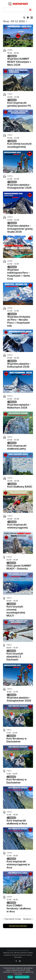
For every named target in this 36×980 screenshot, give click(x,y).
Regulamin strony (8, 952)
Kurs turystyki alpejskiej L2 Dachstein (14, 656)
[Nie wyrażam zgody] (33, 973)
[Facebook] (16, 961)
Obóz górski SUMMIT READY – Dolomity (18, 567)
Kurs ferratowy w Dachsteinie (16, 740)
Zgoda (10, 977)
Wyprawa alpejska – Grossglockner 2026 (19, 186)
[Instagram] (20, 961)
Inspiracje (29, 955)
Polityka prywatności (22, 977)
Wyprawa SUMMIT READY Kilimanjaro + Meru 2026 (19, 61)
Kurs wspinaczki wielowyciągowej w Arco (18, 864)
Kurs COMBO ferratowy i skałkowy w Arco (19, 908)
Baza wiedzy (18, 957)
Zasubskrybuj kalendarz (18, 926)
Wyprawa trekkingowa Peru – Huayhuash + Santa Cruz (18, 274)
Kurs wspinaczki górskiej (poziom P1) (19, 104)
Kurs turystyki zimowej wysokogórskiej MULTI (15, 611)
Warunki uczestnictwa (20, 952)
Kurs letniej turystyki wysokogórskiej (19, 145)
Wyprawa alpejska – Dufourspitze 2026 (19, 365)
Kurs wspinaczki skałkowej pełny (16, 447)
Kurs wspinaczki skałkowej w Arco (17, 822)
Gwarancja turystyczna (19, 955)
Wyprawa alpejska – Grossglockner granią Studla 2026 (19, 228)
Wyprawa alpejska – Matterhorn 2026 (19, 406)
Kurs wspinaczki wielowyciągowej (17, 526)
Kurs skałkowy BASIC (19, 486)
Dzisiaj (18, 919)
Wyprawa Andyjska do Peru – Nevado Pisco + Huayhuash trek (18, 321)
